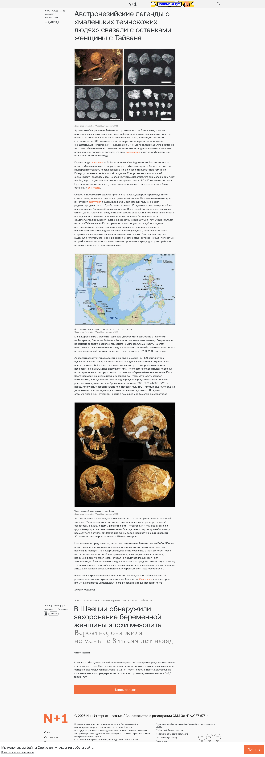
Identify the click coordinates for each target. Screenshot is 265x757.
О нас (47, 732)
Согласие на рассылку (166, 737)
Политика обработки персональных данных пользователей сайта (185, 725)
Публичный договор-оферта (169, 730)
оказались (97, 162)
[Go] (46, 4)
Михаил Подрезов (82, 653)
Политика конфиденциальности (17, 752)
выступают (95, 201)
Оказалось (145, 579)
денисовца (94, 187)
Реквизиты (161, 741)
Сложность (51, 737)
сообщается (133, 151)
